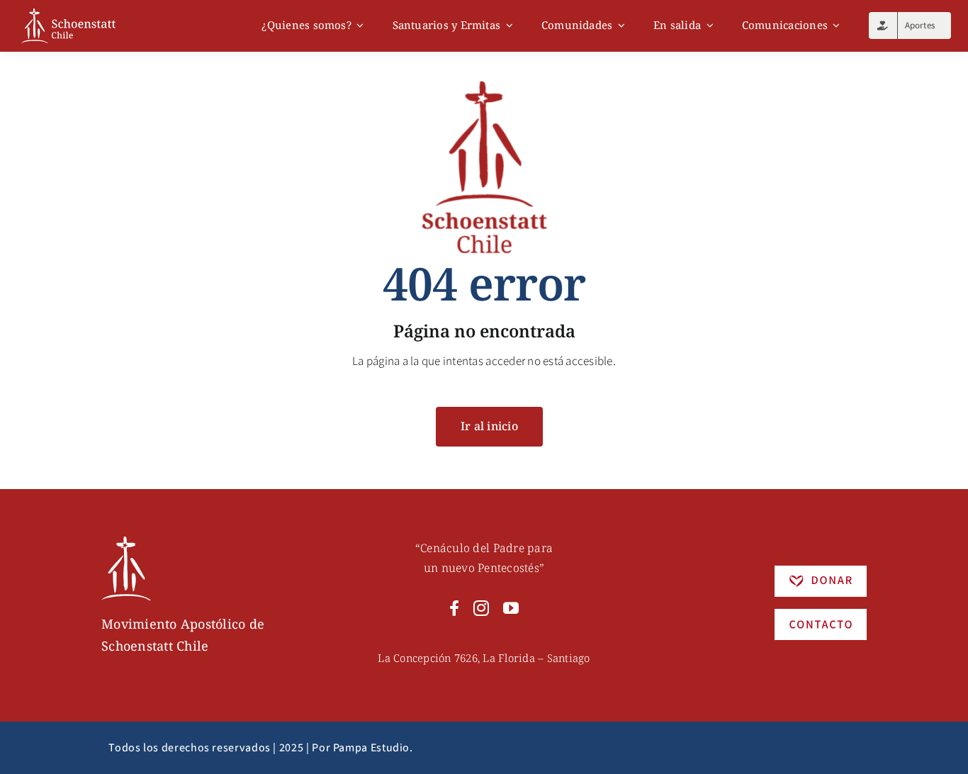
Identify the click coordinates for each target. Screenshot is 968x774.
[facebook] (454, 608)
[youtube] (511, 608)
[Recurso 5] (821, 571)
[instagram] (481, 608)
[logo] (68, 14)
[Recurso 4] (821, 614)
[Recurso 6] (126, 542)
